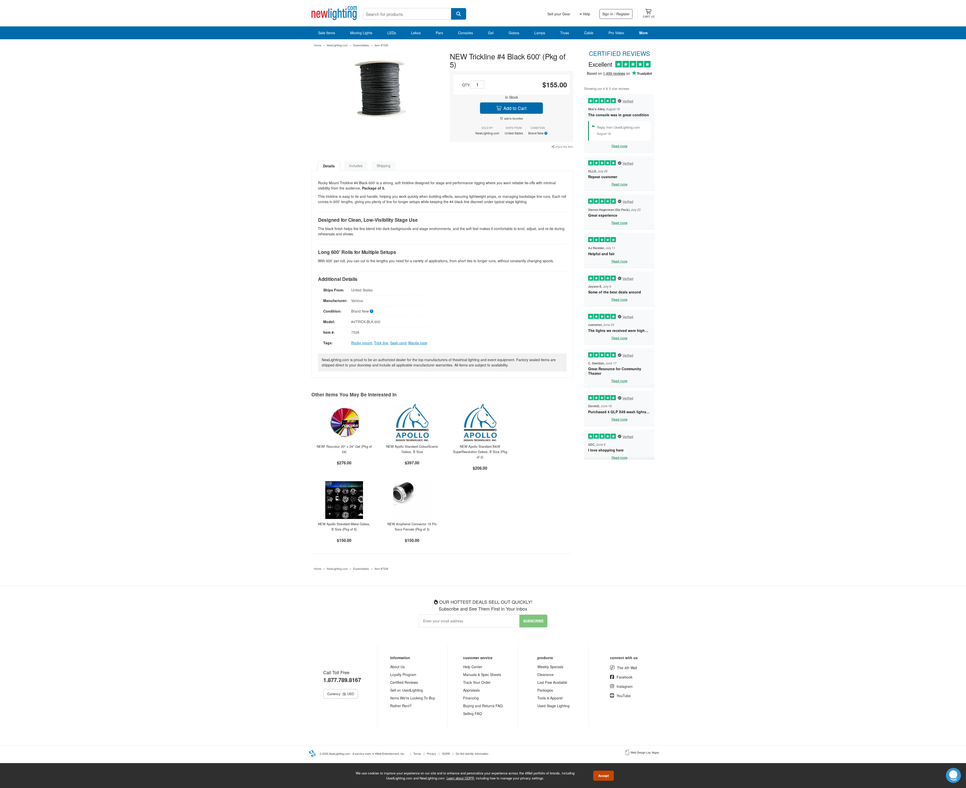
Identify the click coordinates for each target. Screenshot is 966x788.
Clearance (545, 674)
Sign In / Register (616, 13)
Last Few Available (552, 682)
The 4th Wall (627, 667)
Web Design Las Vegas (645, 752)
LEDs (391, 32)
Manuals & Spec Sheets (482, 674)
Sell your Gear (558, 13)
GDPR (446, 754)
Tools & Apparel (549, 697)
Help (586, 13)
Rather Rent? (401, 705)
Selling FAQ (472, 713)
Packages (545, 690)
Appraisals (471, 690)
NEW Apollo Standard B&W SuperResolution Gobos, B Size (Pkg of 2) (480, 451)
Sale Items (326, 32)
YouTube (624, 695)
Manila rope (417, 342)
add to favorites (513, 118)
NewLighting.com (337, 45)
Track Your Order (477, 682)
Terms (417, 754)
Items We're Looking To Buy (412, 697)
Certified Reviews (404, 682)
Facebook (624, 677)
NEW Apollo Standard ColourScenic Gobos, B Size (412, 449)
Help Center (472, 666)
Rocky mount (361, 342)
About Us (397, 666)
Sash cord (398, 342)
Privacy (431, 754)
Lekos (416, 32)
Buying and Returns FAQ (483, 705)
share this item (563, 146)
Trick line (381, 342)
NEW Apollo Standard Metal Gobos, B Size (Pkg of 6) (344, 526)
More (643, 32)
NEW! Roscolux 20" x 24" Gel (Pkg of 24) (344, 449)
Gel (491, 32)
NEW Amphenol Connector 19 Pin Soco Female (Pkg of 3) (412, 526)
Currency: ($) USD (340, 693)
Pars (439, 32)
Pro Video (616, 32)
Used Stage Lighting (553, 705)
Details (329, 165)
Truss (564, 32)
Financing (471, 697)
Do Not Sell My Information (472, 754)
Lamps (539, 32)
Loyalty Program (403, 674)
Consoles (465, 32)
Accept (603, 775)
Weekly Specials (550, 666)
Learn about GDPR (460, 777)
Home (317, 45)
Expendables (361, 45)
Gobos (514, 32)
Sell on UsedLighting (406, 690)
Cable (588, 32)
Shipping (383, 165)
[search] (458, 14)
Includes (356, 165)
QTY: (466, 84)
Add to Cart (514, 108)
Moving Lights (361, 32)
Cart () (649, 16)
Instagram (625, 686)
